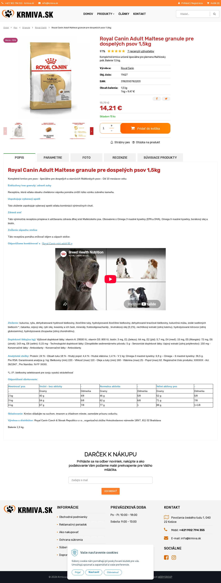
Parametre (53, 158)
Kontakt (139, 14)
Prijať (78, 572)
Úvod (6, 27)
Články (123, 14)
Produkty (104, 14)
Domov (88, 14)
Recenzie (120, 158)
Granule (26, 27)
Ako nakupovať (68, 532)
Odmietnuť (113, 572)
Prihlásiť (185, 3)
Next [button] (91, 131)
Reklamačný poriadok (73, 524)
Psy (15, 27)
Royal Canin (41, 27)
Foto (86, 158)
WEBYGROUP (165, 577)
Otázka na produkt (147, 142)
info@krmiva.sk (50, 3)
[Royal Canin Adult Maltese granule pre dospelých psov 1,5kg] (48, 77)
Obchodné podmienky (73, 517)
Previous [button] (5, 131)
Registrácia (197, 3)
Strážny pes (122, 142)
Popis (19, 158)
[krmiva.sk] (168, 558)
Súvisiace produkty (160, 158)
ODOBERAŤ (110, 491)
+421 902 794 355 (13, 3)
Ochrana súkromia (71, 539)
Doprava (64, 555)
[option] (18, 131)
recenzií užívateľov (140, 51)
